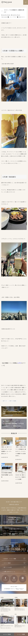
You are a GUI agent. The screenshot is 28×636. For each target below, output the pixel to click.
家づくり (5, 400)
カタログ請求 (7, 563)
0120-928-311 (16, 549)
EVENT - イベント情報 (10, 558)
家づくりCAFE (8, 567)
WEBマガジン (22, 17)
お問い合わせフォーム (9, 571)
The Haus (6, 2)
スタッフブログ (12, 17)
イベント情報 (21, 634)
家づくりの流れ (12, 400)
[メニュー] (25, 2)
